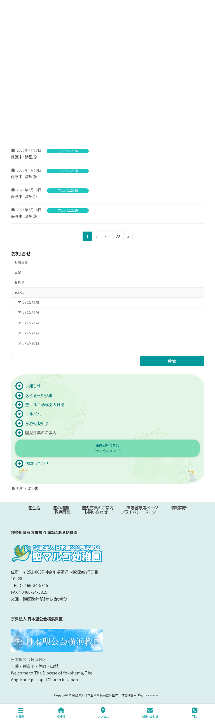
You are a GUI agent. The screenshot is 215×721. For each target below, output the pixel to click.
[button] (107, 448)
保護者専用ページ (142, 507)
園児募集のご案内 (41, 432)
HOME (61, 716)
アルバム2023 (28, 333)
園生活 (34, 507)
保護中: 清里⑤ (24, 177)
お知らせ (21, 262)
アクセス (103, 716)
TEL (194, 716)
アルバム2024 (28, 322)
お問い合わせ (96, 511)
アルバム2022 (28, 343)
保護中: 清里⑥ (24, 157)
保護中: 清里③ (24, 216)
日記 (17, 272)
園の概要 (61, 507)
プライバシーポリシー (140, 511)
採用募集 (63, 511)
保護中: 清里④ (24, 197)
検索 (172, 361)
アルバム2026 (68, 151)
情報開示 (179, 507)
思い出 (19, 292)
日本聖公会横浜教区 (28, 659)
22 (117, 237)
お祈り (19, 282)
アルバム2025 (28, 302)
